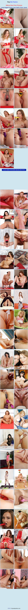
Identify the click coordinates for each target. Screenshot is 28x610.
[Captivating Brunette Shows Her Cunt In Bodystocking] (7, 539)
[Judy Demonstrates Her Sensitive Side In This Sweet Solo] (7, 199)
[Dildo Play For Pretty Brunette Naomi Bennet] (7, 519)
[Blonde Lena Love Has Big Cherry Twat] (7, 279)
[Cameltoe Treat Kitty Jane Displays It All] (7, 579)
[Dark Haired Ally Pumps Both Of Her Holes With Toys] (7, 379)
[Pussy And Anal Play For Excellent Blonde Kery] (21, 259)
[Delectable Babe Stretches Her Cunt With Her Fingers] (7, 419)
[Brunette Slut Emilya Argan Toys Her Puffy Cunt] (7, 259)
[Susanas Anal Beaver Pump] (7, 239)
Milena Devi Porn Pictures (14, 5)
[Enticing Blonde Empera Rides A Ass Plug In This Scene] (21, 399)
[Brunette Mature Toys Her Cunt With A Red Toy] (7, 559)
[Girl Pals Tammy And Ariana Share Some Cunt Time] (7, 339)
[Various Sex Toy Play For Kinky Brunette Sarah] (21, 499)
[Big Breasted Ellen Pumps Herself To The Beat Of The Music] (21, 379)
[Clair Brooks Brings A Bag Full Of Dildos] (7, 219)
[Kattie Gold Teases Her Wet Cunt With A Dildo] (21, 459)
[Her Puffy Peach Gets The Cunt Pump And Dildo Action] (21, 479)
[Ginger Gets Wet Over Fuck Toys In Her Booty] (21, 299)
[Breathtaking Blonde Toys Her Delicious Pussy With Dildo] (21, 319)
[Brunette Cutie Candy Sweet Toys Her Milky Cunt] (21, 339)
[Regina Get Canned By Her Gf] (7, 319)
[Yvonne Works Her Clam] (21, 539)
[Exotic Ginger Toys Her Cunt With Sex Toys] (21, 279)
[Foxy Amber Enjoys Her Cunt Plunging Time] (7, 479)
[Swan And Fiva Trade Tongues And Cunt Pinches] (21, 359)
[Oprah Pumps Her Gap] (21, 199)
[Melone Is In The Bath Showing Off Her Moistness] (21, 219)
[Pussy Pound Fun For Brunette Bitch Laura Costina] (7, 399)
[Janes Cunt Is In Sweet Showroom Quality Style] (7, 499)
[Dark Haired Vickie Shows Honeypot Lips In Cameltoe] (21, 519)
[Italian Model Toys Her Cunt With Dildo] (7, 439)
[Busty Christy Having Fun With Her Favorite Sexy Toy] (21, 579)
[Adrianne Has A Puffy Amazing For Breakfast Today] (7, 359)
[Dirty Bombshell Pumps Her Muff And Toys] (21, 559)
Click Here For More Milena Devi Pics (14, 169)
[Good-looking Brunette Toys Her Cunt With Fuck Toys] (7, 299)
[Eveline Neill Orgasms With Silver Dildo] (7, 459)
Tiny (12, 2)
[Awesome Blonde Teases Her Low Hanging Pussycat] (21, 439)
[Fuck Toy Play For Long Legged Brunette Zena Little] (21, 239)
